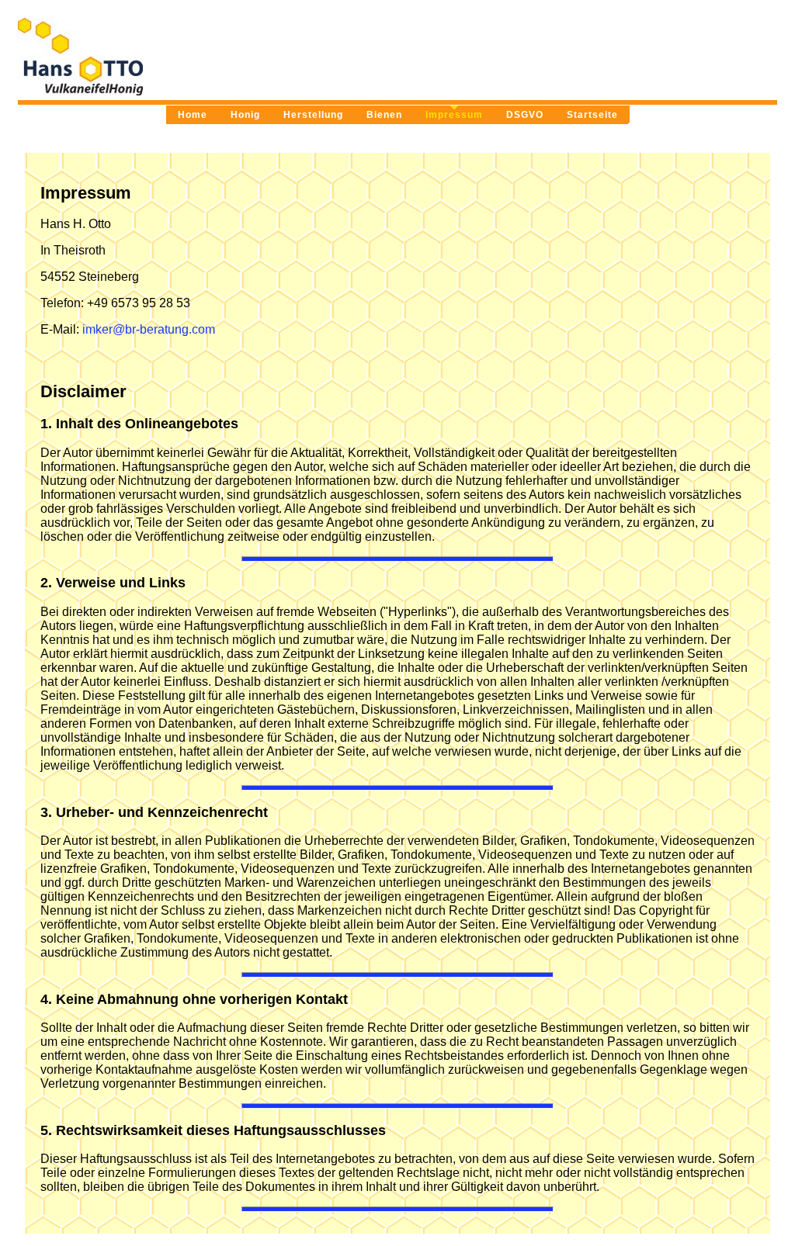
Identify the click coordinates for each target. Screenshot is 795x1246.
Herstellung (313, 114)
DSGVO (524, 114)
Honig (245, 114)
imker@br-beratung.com (148, 329)
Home (192, 114)
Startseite (592, 114)
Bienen (384, 114)
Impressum (454, 114)
